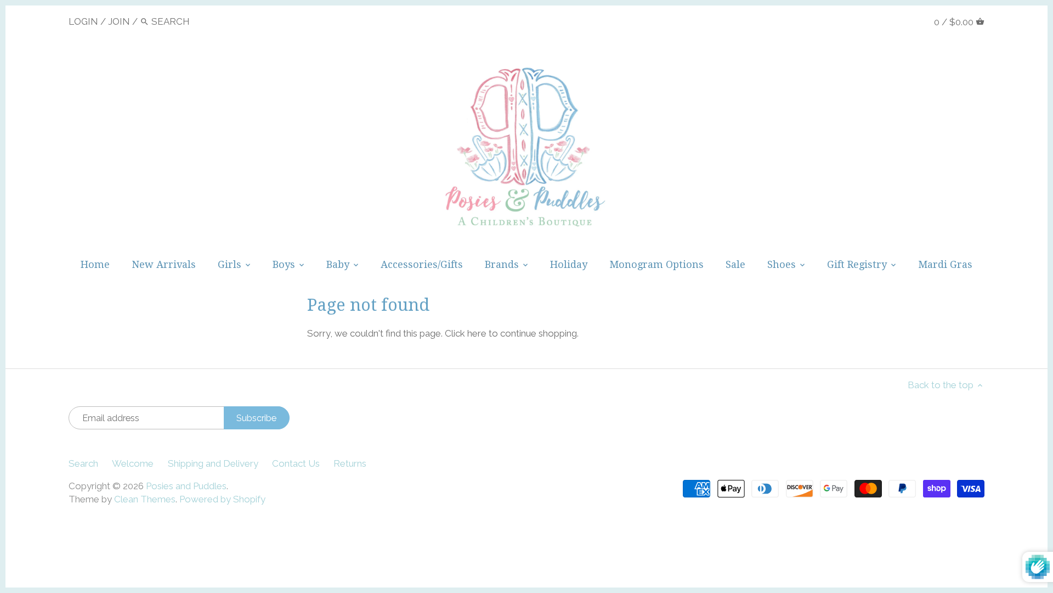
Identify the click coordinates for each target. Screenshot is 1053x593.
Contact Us (296, 463)
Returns (349, 463)
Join (119, 21)
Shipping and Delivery (213, 463)
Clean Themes (145, 499)
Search (83, 463)
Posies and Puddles (186, 485)
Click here (465, 333)
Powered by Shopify (222, 499)
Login (83, 21)
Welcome (133, 463)
